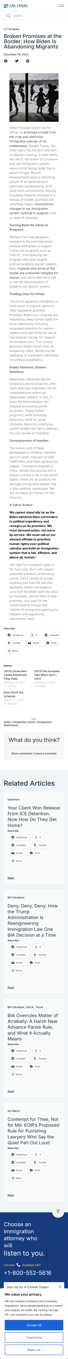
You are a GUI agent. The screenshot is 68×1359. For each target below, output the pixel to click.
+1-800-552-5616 (28, 1272)
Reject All (34, 1350)
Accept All (34, 1325)
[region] (34, 1323)
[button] (61, 5)
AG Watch (14, 1110)
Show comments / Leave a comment (34, 753)
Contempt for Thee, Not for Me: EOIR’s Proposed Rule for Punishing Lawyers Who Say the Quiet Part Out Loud (33, 1131)
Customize (34, 1337)
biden (7, 722)
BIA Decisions (16, 897)
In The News (11, 29)
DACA (30, 1007)
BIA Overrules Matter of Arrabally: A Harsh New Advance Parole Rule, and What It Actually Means (33, 1027)
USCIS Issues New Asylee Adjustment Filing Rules (15, 674)
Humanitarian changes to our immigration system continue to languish (31, 208)
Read (11, 877)
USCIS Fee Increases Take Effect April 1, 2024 (47, 674)
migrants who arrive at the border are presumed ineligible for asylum (33, 273)
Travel (39, 1007)
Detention (13, 799)
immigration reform (24, 722)
